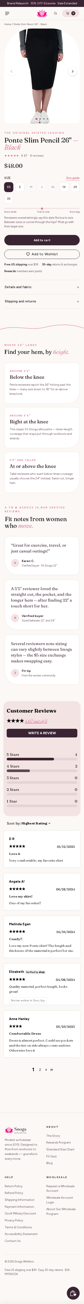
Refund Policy (14, 1193)
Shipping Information (19, 1200)
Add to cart (42, 240)
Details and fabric (42, 287)
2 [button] (40, 1070)
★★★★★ (24, 155)
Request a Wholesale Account (60, 1188)
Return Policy (13, 1186)
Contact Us (13, 1241)
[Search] (55, 13)
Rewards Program (58, 1142)
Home (7, 24)
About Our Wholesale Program (61, 1211)
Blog (49, 1163)
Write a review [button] (42, 733)
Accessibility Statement (21, 1234)
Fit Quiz (51, 1156)
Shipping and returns (42, 301)
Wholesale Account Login (59, 1200)
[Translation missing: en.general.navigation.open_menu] (7, 13)
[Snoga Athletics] (42, 13)
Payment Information (19, 1207)
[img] (17, 847)
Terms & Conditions (18, 1227)
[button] (72, 71)
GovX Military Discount (20, 1213)
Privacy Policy (14, 1220)
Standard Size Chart (60, 1149)
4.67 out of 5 (36, 721)
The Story (53, 1136)
